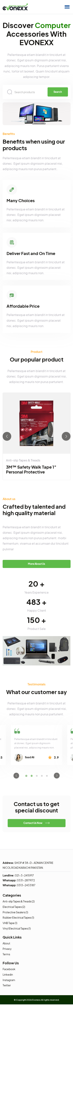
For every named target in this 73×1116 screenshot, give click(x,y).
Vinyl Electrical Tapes (15, 928)
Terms (6, 954)
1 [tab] (26, 775)
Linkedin (8, 974)
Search (58, 91)
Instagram (9, 980)
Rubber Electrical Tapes (17, 917)
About (6, 943)
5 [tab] (47, 775)
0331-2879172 (26, 880)
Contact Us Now (32, 822)
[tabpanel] (36, 745)
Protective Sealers (14, 912)
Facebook (9, 969)
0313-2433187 (26, 885)
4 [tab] (42, 775)
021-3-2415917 (24, 875)
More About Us (36, 563)
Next (66, 436)
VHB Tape (8, 923)
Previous (7, 436)
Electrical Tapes (12, 906)
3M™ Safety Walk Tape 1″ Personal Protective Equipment (31, 472)
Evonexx (36, 1000)
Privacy (7, 948)
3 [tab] (37, 775)
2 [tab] (31, 776)
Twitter (7, 985)
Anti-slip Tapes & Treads (23, 460)
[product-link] (36, 423)
